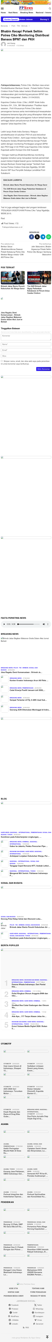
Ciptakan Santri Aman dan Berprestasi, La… (37, 1149)
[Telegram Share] (42, 236)
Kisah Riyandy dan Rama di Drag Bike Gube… (12, 1114)
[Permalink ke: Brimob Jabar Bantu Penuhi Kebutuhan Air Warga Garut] (13, 277)
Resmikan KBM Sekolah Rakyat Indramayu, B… (37, 1250)
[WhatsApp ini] (48, 236)
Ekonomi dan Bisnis (17, 851)
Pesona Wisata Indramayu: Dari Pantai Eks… (28, 985)
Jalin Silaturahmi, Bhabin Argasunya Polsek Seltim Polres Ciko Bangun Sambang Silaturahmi (39, 249)
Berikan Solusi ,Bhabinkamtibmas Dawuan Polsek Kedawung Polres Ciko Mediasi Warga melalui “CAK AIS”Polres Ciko (13, 250)
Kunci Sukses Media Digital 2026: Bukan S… (29, 1027)
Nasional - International (20, 832)
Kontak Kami (13, 1292)
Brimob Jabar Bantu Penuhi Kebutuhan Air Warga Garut (25, 185)
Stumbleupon (39, 1312)
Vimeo (39, 1320)
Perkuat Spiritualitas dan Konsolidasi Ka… (36, 1195)
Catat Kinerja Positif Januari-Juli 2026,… (27, 690)
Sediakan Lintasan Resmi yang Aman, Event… (35, 1068)
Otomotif (7, 1064)
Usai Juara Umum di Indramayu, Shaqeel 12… (12, 1068)
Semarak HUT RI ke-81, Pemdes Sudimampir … (37, 1174)
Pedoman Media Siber (13, 1296)
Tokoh (9, 834)
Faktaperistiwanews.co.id (12, 227)
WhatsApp (39, 1309)
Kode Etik (13, 1288)
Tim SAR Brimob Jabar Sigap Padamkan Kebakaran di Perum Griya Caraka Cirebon (24, 190)
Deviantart (39, 1324)
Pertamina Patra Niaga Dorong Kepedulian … (37, 1227)
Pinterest (15, 1309)
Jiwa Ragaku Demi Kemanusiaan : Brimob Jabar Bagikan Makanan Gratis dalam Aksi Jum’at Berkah (25, 196)
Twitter (39, 1305)
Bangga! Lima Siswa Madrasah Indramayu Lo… (13, 1272)
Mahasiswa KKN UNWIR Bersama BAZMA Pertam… (35, 1272)
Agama (6, 1144)
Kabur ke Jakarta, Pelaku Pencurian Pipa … (29, 846)
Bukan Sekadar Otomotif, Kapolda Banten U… (35, 1091)
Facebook (15, 1305)
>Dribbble (14, 1320)
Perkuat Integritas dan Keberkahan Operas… (13, 1195)
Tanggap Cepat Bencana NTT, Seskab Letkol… (30, 866)
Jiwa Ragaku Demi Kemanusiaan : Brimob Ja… (21, 672)
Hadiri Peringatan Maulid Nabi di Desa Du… (12, 1150)
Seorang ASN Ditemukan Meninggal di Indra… (30, 710)
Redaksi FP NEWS (38, 1296)
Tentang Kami (38, 1288)
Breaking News (7, 668)
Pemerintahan (27, 688)
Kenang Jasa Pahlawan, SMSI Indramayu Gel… (14, 1172)
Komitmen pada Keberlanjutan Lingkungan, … (21, 837)
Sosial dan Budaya (8, 917)
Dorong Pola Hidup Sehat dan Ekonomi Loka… (21, 919)
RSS (27, 1327)
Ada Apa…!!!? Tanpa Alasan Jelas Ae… (29, 1016)
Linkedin (15, 1324)
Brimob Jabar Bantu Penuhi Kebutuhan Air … (30, 927)
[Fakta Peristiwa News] (26, 8)
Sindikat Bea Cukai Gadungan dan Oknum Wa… (30, 1006)
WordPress (15, 1316)
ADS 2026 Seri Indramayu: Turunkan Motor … (13, 1091)
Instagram (39, 1316)
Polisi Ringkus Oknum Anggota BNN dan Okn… (30, 994)
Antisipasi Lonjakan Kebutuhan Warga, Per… (29, 856)
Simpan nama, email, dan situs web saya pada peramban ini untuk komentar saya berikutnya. (25, 362)
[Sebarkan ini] (31, 236)
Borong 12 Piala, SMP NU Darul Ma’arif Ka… (13, 1225)
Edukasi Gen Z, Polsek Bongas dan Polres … (13, 1248)
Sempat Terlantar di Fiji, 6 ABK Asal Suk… (28, 700)
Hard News (5, 832)
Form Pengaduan (38, 1292)
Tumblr (14, 1312)
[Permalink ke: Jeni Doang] (3, 44)
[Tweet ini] (37, 236)
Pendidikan (8, 1222)
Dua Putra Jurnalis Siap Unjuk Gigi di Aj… (37, 1117)
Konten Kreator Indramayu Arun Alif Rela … (29, 680)
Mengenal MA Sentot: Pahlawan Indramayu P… (29, 874)
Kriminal (25, 842)
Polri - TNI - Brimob (21, 668)
